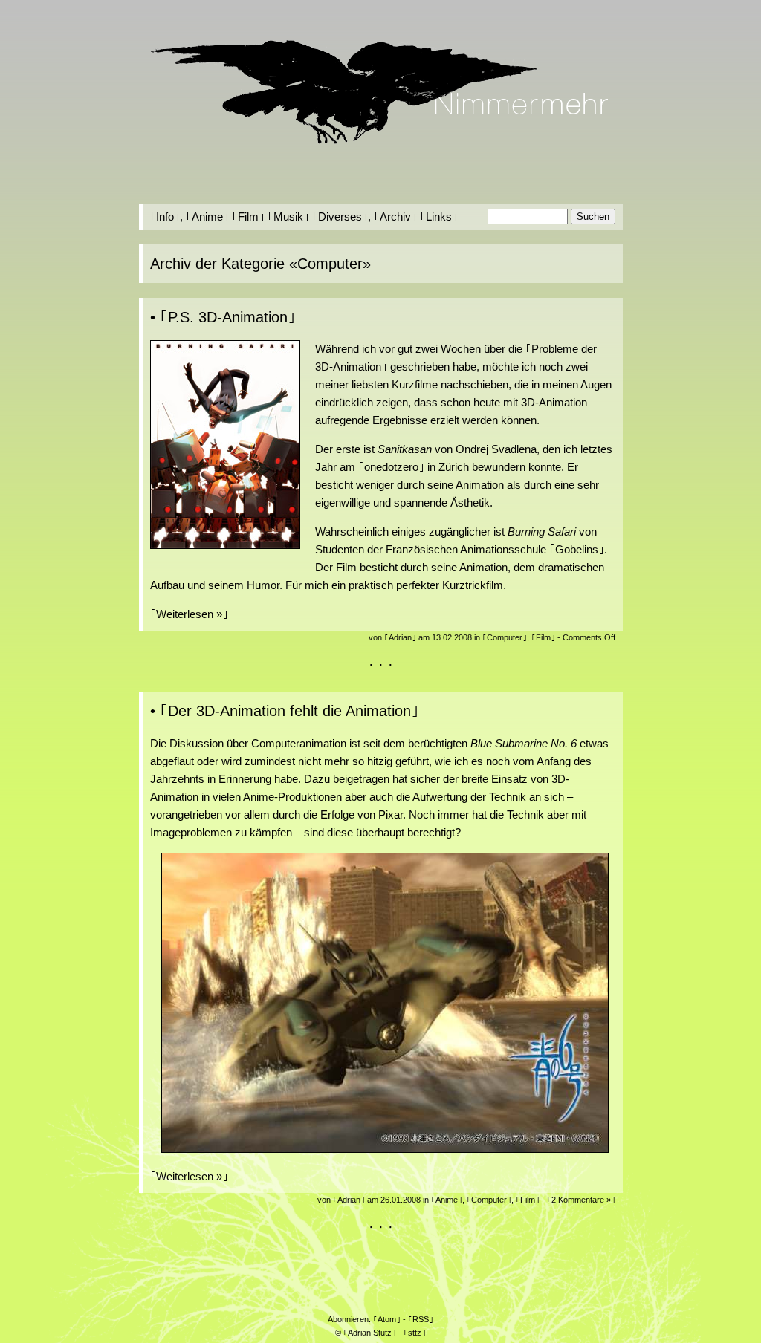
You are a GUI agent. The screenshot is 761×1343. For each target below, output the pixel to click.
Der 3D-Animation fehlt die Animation (289, 711)
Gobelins (576, 549)
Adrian (400, 637)
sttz (414, 1332)
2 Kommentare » (581, 1199)
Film (248, 216)
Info (165, 216)
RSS (420, 1319)
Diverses (340, 216)
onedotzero (391, 467)
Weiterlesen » (189, 614)
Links (439, 216)
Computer (504, 637)
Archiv (395, 216)
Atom (387, 1319)
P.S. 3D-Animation (228, 317)
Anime (207, 216)
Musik (288, 216)
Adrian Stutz (370, 1332)
